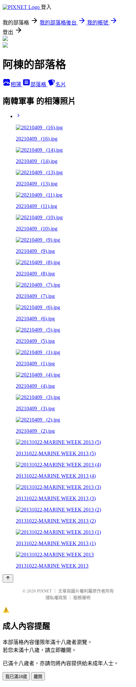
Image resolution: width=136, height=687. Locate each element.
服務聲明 (81, 597)
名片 (60, 84)
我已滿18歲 (16, 676)
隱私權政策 (56, 597)
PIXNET (44, 590)
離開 (38, 676)
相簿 (16, 84)
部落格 (39, 84)
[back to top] (8, 578)
